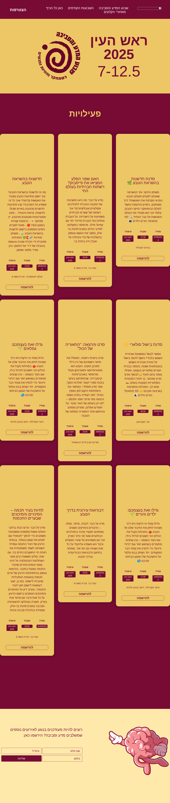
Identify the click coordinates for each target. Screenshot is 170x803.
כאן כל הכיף (54, 8)
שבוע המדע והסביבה (113, 8)
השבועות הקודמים (81, 8)
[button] (157, 239)
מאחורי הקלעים (115, 12)
